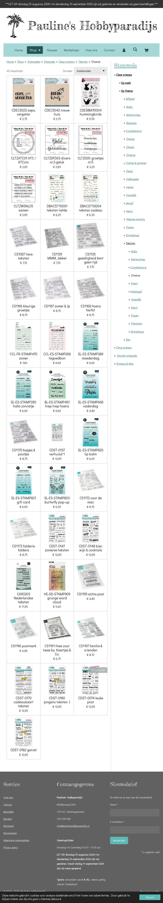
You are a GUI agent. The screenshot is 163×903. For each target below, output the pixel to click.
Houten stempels (127, 356)
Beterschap (133, 115)
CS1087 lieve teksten (23, 256)
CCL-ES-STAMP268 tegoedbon (57, 356)
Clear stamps (66, 62)
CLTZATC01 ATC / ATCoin (23, 160)
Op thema (127, 91)
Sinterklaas (132, 235)
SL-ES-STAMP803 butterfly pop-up (57, 500)
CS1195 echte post (90, 594)
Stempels (49, 62)
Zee (128, 339)
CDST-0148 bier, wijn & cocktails (91, 548)
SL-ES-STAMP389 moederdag (90, 356)
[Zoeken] (135, 49)
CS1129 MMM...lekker (57, 256)
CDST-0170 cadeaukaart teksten (23, 702)
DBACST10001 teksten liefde (57, 208)
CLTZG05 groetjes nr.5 (91, 160)
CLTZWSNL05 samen (23, 208)
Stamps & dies (124, 364)
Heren (130, 187)
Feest (129, 171)
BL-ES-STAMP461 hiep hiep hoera (57, 404)
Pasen (130, 227)
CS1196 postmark (23, 646)
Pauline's (92, 25)
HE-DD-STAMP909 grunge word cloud (57, 598)
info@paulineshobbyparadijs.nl (73, 826)
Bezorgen (9, 826)
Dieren (130, 147)
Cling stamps (124, 347)
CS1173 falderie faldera (23, 548)
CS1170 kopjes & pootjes (23, 452)
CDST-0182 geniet (23, 750)
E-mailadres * (117, 821)
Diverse (95, 62)
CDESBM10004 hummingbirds (91, 112)
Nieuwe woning (135, 219)
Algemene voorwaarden (16, 840)
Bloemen (131, 123)
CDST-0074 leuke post (90, 700)
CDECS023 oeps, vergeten (23, 112)
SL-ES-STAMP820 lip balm (90, 452)
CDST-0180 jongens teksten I (57, 700)
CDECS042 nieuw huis (57, 112)
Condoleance (134, 131)
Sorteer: (68, 71)
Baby (129, 107)
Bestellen (9, 811)
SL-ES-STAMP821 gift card (23, 500)
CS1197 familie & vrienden (90, 648)
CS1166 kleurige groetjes (23, 308)
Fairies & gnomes (136, 163)
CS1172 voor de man (91, 500)
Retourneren (10, 833)
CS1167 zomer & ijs (57, 306)
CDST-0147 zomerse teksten (57, 548)
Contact (8, 804)
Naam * (114, 804)
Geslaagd (136, 291)
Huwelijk (131, 195)
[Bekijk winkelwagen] (146, 50)
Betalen (8, 819)
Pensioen (136, 323)
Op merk (126, 83)
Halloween (132, 179)
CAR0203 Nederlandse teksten (23, 598)
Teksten (83, 62)
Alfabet (130, 99)
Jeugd (129, 203)
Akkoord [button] (150, 897)
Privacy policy (11, 847)
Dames (130, 139)
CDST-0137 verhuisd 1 (57, 452)
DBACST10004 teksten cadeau (90, 208)
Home (10, 62)
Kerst (129, 211)
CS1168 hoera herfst (91, 308)
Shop (20, 62)
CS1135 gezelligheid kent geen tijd (90, 258)
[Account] (124, 50)
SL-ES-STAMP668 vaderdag (90, 404)
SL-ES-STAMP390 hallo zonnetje (23, 404)
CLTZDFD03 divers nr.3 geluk (57, 160)
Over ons (8, 797)
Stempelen (34, 62)
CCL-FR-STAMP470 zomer (23, 356)
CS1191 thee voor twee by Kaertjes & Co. (57, 650)
